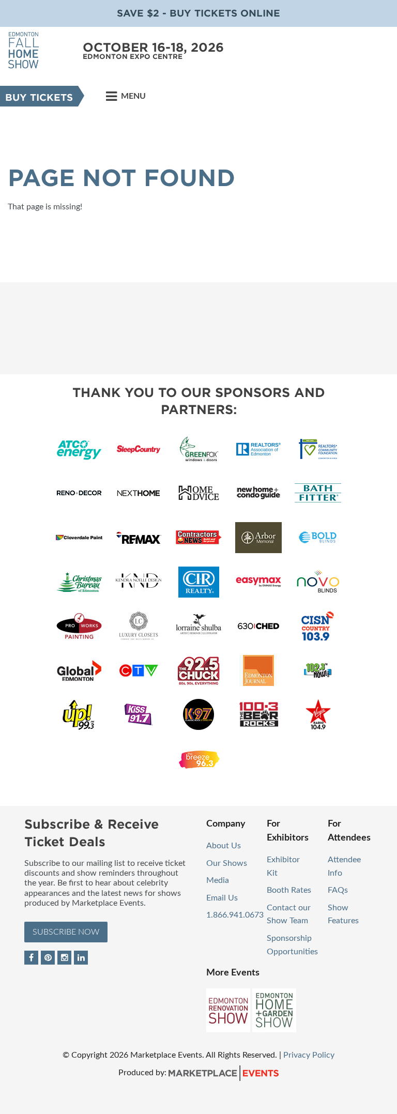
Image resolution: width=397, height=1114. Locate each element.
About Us (223, 846)
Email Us (222, 898)
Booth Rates (289, 890)
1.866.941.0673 (235, 915)
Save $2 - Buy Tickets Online (198, 13)
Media (217, 880)
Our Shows (226, 863)
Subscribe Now (66, 932)
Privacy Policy (308, 1055)
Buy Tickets (39, 97)
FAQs (338, 890)
